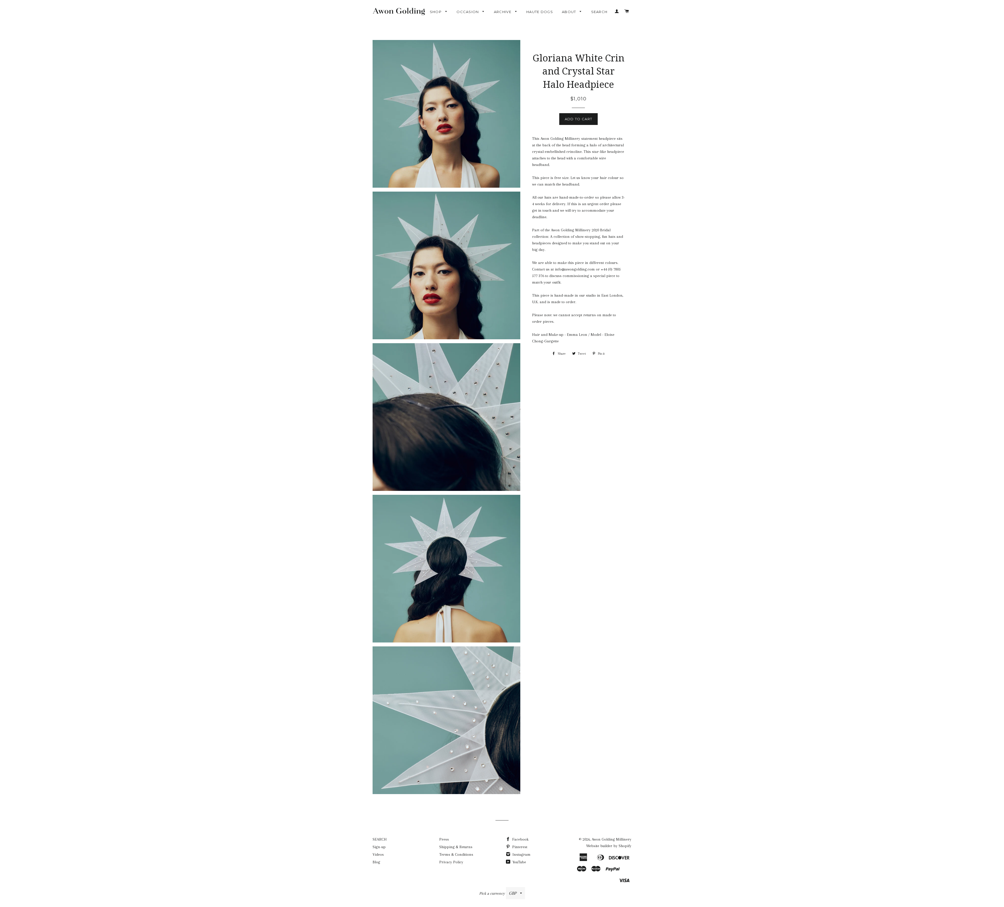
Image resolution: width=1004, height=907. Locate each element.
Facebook (520, 839)
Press (444, 839)
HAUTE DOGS (539, 12)
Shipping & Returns (455, 847)
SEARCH (599, 12)
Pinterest (519, 847)
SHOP (436, 12)
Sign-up (379, 847)
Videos (378, 854)
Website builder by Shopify (608, 845)
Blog (376, 862)
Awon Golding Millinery (611, 839)
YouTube (518, 862)
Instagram (520, 854)
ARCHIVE (503, 12)
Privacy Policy (451, 862)
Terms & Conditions (456, 854)
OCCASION (468, 12)
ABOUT (569, 12)
